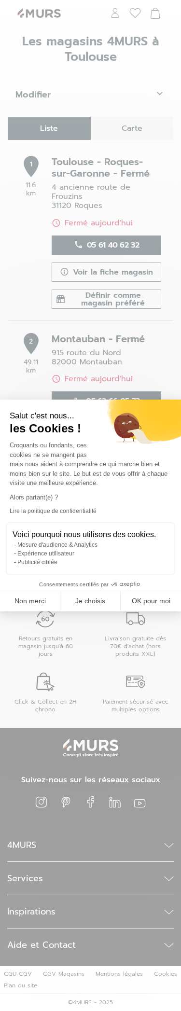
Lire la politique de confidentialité (53, 511)
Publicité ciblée (37, 562)
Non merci (30, 601)
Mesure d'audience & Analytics (57, 544)
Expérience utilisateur (45, 553)
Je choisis (90, 601)
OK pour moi (151, 601)
